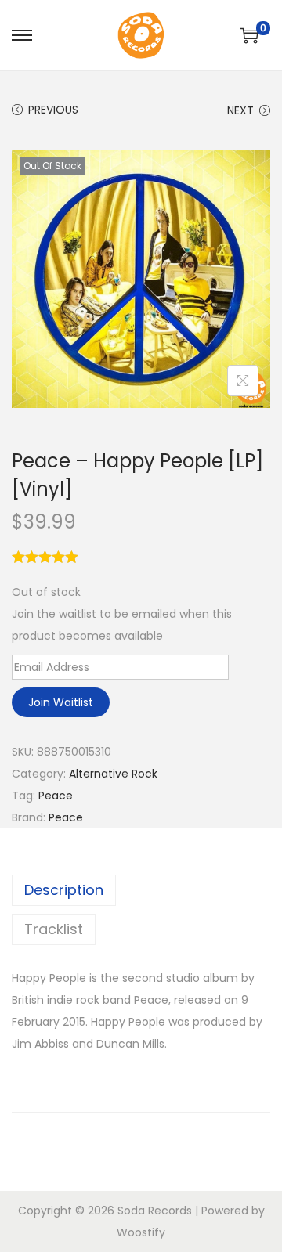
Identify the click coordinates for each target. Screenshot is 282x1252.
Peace (55, 795)
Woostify (141, 1232)
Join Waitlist (60, 702)
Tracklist (53, 929)
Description (63, 890)
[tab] (141, 890)
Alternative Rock (113, 773)
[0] (249, 35)
